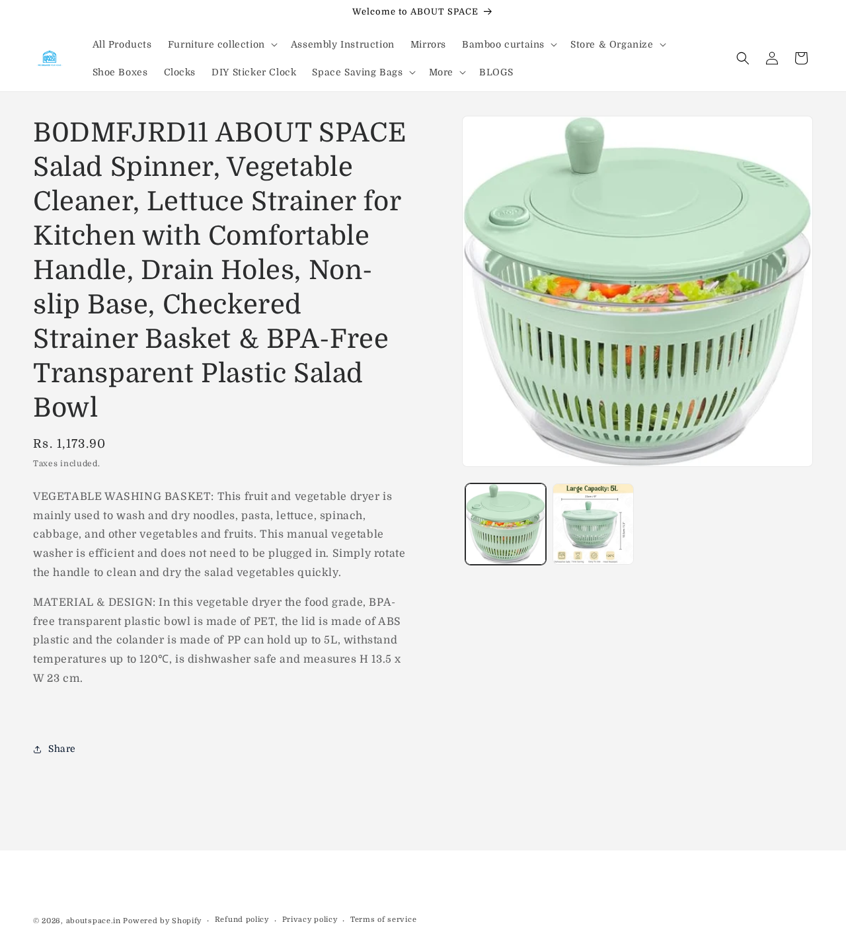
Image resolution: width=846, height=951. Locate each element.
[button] (221, 44)
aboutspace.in (93, 921)
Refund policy (242, 919)
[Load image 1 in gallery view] (505, 523)
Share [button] (62, 748)
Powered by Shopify (162, 921)
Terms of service (383, 919)
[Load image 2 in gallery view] (593, 523)
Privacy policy (310, 919)
